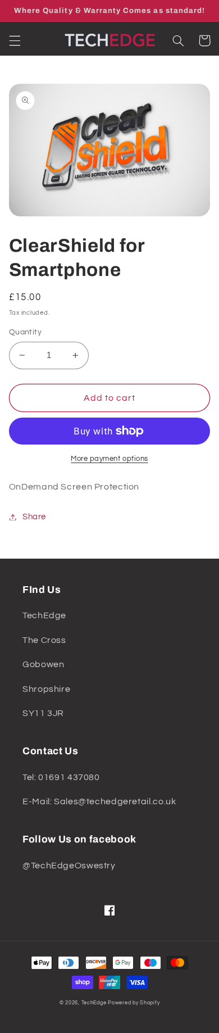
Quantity (25, 332)
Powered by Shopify (133, 1002)
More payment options (109, 459)
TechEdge (94, 1002)
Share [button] (34, 517)
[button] (15, 40)
